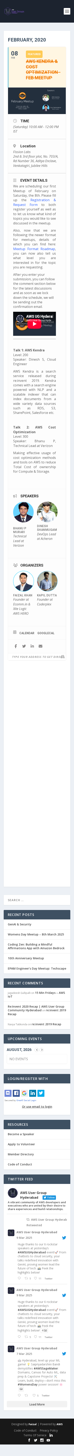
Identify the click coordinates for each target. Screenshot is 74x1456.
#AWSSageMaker (46, 1368)
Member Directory (21, 1154)
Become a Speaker (21, 1134)
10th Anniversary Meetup (26, 958)
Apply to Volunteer (21, 1144)
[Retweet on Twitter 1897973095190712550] (27, 1395)
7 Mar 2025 (24, 1354)
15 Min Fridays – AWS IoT (36, 994)
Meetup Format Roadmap (34, 249)
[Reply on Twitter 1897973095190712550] (20, 1395)
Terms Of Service (34, 1435)
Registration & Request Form (34, 202)
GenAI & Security (19, 924)
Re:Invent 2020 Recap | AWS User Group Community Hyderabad (36, 1008)
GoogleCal (45, 633)
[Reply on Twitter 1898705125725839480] (20, 1278)
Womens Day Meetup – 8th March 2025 (36, 934)
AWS (60, 1424)
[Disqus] (37, 722)
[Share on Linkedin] (32, 646)
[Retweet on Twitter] (28, 1219)
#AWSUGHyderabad (32, 1252)
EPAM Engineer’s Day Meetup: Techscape (37, 968)
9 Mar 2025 (24, 1238)
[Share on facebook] (15, 646)
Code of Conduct (20, 1164)
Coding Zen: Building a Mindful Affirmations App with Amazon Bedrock (36, 946)
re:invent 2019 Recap (46, 1024)
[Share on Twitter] (24, 646)
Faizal (33, 1424)
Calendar (26, 633)
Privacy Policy (49, 1430)
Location (28, 146)
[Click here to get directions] (62, 656)
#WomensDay (28, 1384)
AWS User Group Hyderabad (36, 1232)
